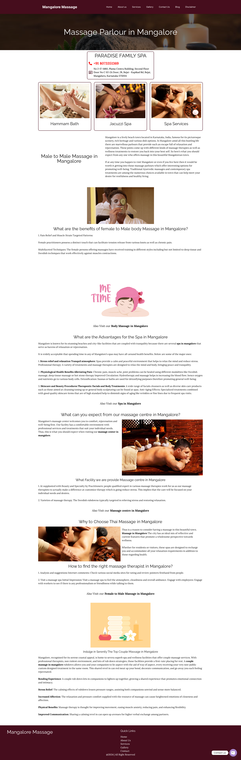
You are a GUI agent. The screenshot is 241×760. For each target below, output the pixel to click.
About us (122, 7)
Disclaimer (190, 7)
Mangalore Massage (59, 7)
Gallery (149, 7)
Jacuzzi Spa (120, 123)
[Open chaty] (233, 753)
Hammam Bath (64, 123)
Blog (177, 7)
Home (109, 7)
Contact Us (164, 7)
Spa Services (176, 123)
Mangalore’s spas (103, 354)
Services (136, 7)
